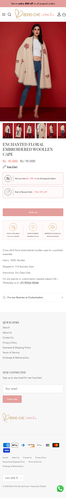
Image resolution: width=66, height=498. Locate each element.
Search (6, 327)
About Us (7, 332)
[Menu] (3, 14)
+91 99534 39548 (29, 282)
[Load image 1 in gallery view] (33, 71)
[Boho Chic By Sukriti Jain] (34, 14)
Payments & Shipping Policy (17, 347)
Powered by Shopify (38, 486)
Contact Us (8, 337)
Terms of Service (11, 352)
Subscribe (12, 399)
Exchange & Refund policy (16, 357)
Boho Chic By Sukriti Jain (19, 486)
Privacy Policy (10, 342)
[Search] (11, 14)
